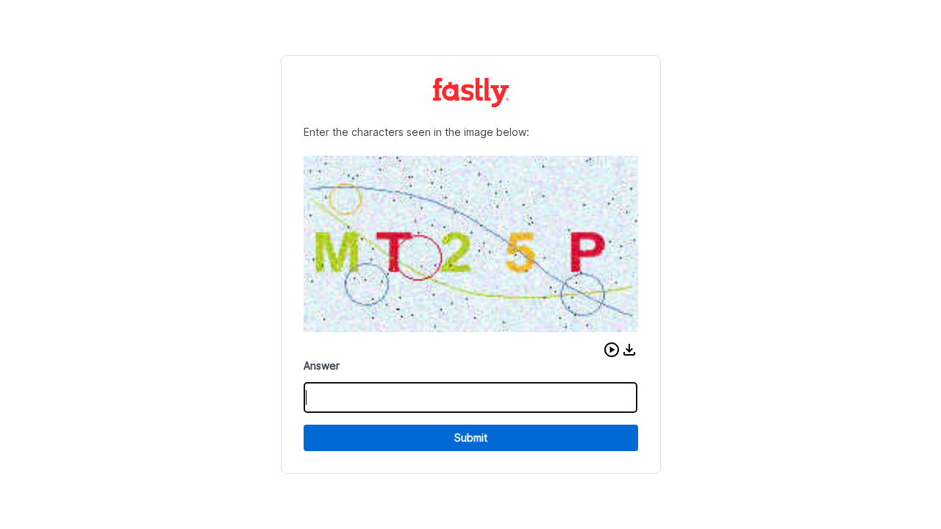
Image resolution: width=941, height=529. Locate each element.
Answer (322, 365)
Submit (470, 437)
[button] (611, 350)
